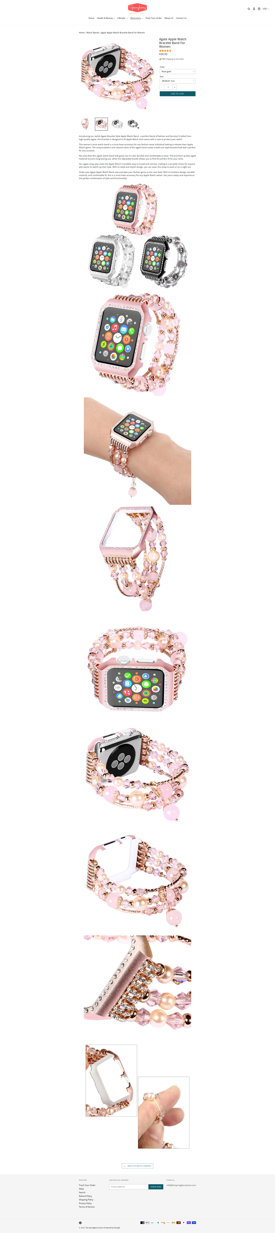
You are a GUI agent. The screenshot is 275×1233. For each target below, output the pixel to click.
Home (82, 32)
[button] (165, 50)
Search (82, 1192)
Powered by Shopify (112, 1228)
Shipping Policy (86, 1199)
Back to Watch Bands (139, 1166)
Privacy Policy (85, 1203)
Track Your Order (87, 1185)
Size (161, 76)
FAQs (81, 1188)
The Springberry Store (94, 1228)
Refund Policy (85, 1196)
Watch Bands (92, 32)
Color (162, 67)
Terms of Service (87, 1206)
